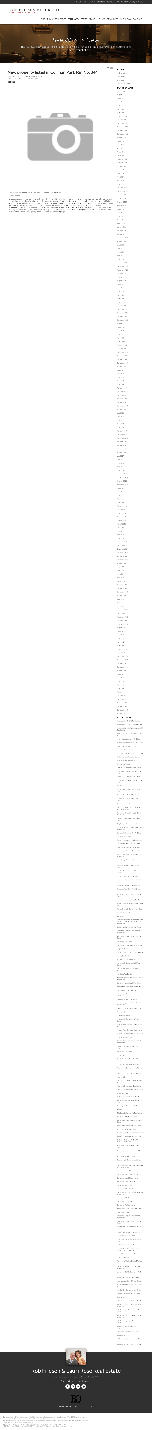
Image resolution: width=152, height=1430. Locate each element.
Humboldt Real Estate (124, 974)
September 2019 (122, 363)
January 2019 (122, 391)
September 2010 (122, 710)
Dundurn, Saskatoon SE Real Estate (129, 851)
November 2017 (122, 442)
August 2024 (121, 166)
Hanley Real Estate (123, 956)
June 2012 (120, 635)
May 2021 (120, 291)
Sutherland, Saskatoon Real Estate (128, 1245)
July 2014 (120, 567)
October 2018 (122, 402)
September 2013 (122, 592)
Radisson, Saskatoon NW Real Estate (129, 1136)
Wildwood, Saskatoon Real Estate (128, 1332)
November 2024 (122, 159)
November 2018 (122, 399)
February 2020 (122, 345)
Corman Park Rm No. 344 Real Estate (26, 78)
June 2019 (120, 374)
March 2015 (121, 538)
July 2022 (120, 245)
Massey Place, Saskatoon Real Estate (129, 1030)
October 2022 (122, 234)
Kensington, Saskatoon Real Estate (129, 987)
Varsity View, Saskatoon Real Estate (129, 1290)
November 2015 (122, 513)
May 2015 (120, 531)
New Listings (121, 76)
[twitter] (78, 1386)
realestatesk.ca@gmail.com (80, 1381)
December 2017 (122, 438)
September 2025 (122, 134)
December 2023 (122, 195)
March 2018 (121, 427)
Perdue (119, 1109)
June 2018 (120, 417)
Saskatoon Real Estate (124, 1201)
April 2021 (120, 295)
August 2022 (121, 241)
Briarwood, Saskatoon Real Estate (128, 777)
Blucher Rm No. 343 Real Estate (128, 760)
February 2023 (122, 223)
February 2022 (122, 263)
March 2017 (121, 470)
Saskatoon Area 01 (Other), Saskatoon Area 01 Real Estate (130, 1166)
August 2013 (121, 595)
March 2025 (121, 152)
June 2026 (120, 102)
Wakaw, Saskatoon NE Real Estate (128, 1294)
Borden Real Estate (123, 764)
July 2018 (120, 413)
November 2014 (122, 552)
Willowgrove (121, 1335)
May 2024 (120, 177)
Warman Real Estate (124, 1297)
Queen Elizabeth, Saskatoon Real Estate (130, 1133)
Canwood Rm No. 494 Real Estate (128, 795)
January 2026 (122, 120)
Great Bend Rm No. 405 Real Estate (129, 927)
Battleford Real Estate (124, 750)
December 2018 (122, 395)
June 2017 (120, 459)
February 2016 (122, 506)
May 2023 (120, 216)
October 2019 (122, 359)
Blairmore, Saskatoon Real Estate (128, 757)
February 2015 (122, 542)
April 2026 (120, 109)
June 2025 (120, 145)
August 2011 (121, 671)
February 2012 (122, 649)
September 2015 (122, 520)
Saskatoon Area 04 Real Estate (127, 1185)
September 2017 (122, 449)
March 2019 (121, 384)
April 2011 (120, 685)
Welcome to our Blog (124, 84)
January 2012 (122, 653)
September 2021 (122, 277)
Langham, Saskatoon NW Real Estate (129, 999)
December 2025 (122, 123)
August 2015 (121, 524)
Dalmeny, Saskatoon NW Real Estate (129, 840)
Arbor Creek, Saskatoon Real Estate (129, 739)
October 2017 (122, 445)
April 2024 (120, 180)
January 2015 (122, 545)
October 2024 (122, 163)
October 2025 (122, 130)
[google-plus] (73, 1386)
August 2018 (121, 409)
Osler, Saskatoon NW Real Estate (128, 1097)
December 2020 (122, 309)
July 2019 (120, 370)
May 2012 (120, 638)
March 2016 (121, 502)
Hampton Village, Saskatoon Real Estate (130, 952)
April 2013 (120, 606)
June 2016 (120, 492)
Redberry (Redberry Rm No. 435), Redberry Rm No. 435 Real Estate (128, 1141)
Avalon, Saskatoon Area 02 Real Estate (130, 743)
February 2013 (122, 610)
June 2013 (120, 599)
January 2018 (122, 434)
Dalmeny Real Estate (124, 836)
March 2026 (121, 112)
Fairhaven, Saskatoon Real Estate (128, 900)
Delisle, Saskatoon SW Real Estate (128, 844)
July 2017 (120, 456)
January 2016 (122, 510)
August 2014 (121, 563)
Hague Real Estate (123, 949)
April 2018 (120, 424)
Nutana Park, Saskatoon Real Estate (129, 1073)
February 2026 (122, 116)
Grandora (120, 916)
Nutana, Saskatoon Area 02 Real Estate (130, 1089)
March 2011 (121, 688)
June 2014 (120, 570)
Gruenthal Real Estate (124, 941)
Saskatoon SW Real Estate (126, 1205)
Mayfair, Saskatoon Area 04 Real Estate (130, 1033)
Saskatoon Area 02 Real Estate (127, 1174)
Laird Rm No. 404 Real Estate (127, 990)
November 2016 (122, 477)
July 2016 (120, 488)
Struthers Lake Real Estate (126, 1236)
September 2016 (122, 484)
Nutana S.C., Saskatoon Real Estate (129, 1086)
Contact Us (138, 19)
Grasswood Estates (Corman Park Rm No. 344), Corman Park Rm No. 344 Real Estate (130, 921)
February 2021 (122, 302)
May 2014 (120, 574)
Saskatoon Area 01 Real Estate (127, 1171)
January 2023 (122, 227)
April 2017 (120, 467)
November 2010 (122, 703)
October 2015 (122, 517)
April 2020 (120, 338)
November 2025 (122, 127)
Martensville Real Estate (125, 1015)
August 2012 (121, 628)
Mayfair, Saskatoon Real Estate (127, 1037)
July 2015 (120, 527)
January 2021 (122, 306)
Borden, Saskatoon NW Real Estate (129, 768)
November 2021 (122, 270)
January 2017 (122, 474)
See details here (14, 196)
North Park (121, 1055)
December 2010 (122, 699)
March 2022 (121, 259)
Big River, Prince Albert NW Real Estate (130, 753)
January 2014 (122, 581)
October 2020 (122, 316)
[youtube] (84, 1386)
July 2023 (120, 209)
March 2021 (121, 298)
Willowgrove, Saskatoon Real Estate (129, 1344)
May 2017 (120, 463)
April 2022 (120, 256)
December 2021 (122, 266)
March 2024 (121, 184)
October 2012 (122, 620)
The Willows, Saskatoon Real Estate (129, 1254)
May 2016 (120, 495)
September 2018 (122, 406)
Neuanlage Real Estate (124, 1052)
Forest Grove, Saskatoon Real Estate (129, 909)
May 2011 (120, 681)
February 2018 (122, 431)
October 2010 (122, 706)
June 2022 (120, 248)
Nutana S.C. (121, 1077)
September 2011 (122, 667)
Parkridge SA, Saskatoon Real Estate (129, 1106)
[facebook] (68, 1386)
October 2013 (122, 588)
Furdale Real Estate (123, 912)
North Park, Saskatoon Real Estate (128, 1064)
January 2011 (122, 696)
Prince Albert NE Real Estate (126, 1129)
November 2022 (122, 231)
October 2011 (122, 663)
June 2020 (120, 331)
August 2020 (121, 324)
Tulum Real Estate (123, 1257)
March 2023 (121, 220)
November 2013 (122, 585)
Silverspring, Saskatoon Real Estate (129, 1208)
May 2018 (120, 420)
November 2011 (122, 660)
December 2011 (122, 656)
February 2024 (122, 188)
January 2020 (122, 349)
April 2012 (120, 642)
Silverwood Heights (123, 1212)
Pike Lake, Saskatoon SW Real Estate (129, 1113)
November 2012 (122, 617)
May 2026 (120, 105)
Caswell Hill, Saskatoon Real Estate (129, 804)
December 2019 (122, 352)
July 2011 (120, 674)
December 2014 (122, 549)
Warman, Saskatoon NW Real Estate (129, 1301)
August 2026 (121, 95)
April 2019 (120, 381)
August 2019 (121, 366)
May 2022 (120, 252)
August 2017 (121, 452)
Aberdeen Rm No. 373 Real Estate (128, 721)
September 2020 (122, 320)
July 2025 (120, 141)
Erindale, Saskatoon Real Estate (127, 876)
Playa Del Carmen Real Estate (127, 1116)
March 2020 (121, 341)
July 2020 (120, 327)
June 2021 (120, 288)
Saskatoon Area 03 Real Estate (127, 1178)
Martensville (121, 1012)
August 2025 (121, 138)
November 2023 (122, 198)
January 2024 (122, 191)
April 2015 (120, 535)
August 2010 (121, 713)
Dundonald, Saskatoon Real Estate (128, 847)
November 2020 (122, 313)
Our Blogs (125, 19)
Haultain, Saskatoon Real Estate (128, 959)
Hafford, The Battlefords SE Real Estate (130, 945)
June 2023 (120, 213)
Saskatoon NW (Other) (125, 1189)
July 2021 (120, 284)
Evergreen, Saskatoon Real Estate (128, 885)
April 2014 (120, 578)
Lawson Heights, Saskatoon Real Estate (130, 1008)
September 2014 (122, 560)
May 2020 (120, 334)
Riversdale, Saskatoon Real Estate (128, 1156)
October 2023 (122, 202)
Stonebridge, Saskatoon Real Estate (129, 1232)
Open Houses (122, 80)
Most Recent (121, 91)
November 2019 (122, 356)
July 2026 (120, 98)
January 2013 (122, 613)
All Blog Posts (121, 73)
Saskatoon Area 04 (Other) (126, 1181)
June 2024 (120, 173)
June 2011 (120, 678)
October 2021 (122, 273)
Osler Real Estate (123, 1093)
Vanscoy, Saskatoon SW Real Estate (129, 1281)
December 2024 (122, 155)
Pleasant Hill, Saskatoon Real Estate (129, 1125)
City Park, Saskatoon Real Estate (128, 824)
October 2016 (122, 481)
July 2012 (120, 631)
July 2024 (120, 170)
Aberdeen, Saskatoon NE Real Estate (129, 724)
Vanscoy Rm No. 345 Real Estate (128, 1277)
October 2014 (122, 556)
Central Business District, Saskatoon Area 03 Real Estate (129, 808)
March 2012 (121, 645)
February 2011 (122, 692)
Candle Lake (121, 786)
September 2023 (122, 205)
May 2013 (120, 603)
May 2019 (120, 377)
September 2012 (122, 624)
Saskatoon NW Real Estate (126, 1198)
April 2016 (120, 499)
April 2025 (120, 148)
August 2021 (121, 281)
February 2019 (122, 388)
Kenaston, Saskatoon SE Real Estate (129, 983)
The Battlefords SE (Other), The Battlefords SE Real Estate (128, 1249)
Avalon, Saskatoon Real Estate (127, 746)
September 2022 (122, 238)
